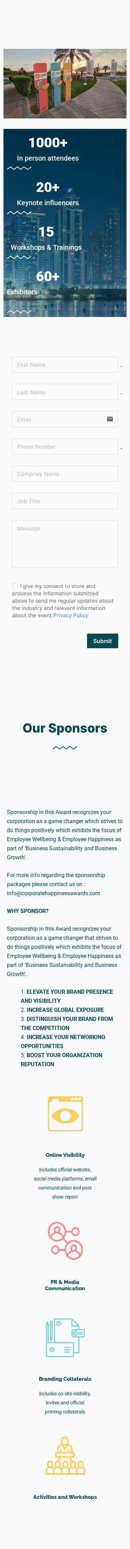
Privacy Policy (70, 615)
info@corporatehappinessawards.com (53, 893)
